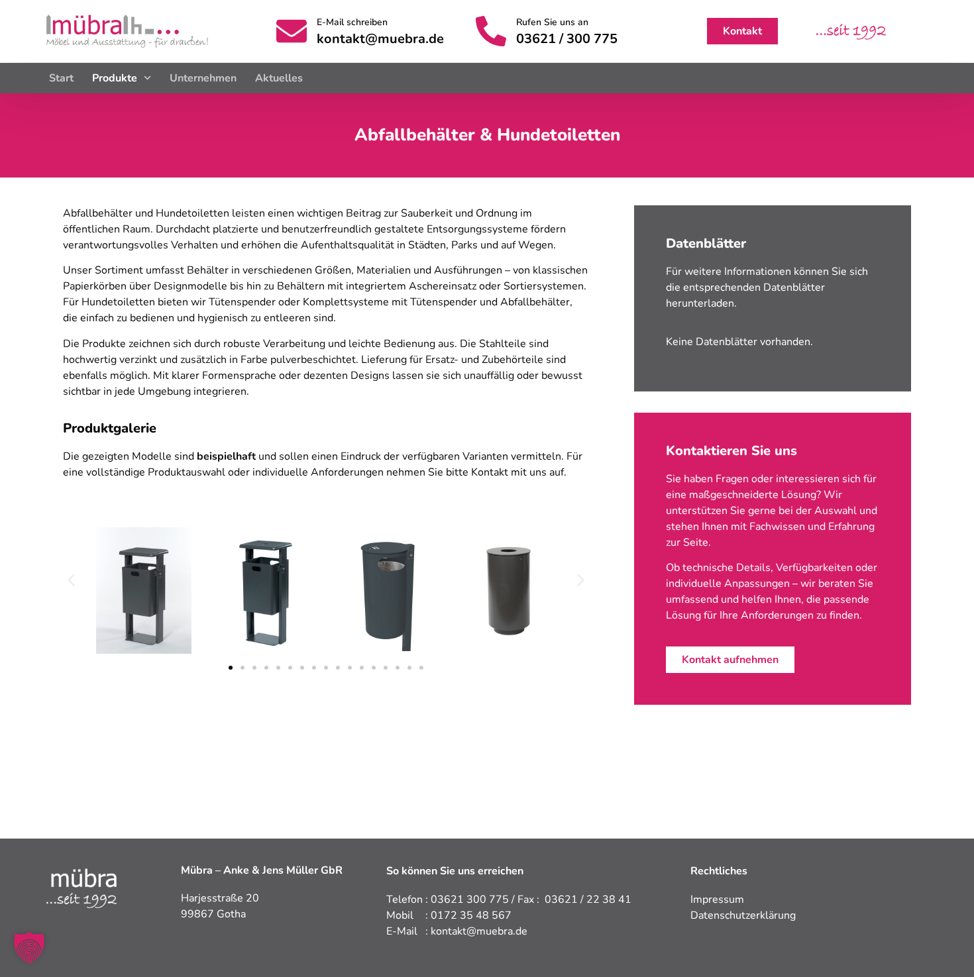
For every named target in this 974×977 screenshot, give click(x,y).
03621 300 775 (470, 899)
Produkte (114, 78)
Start (61, 78)
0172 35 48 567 (471, 915)
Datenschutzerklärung (743, 915)
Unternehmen (203, 78)
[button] (71, 580)
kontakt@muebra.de (380, 39)
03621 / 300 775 (567, 39)
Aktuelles (279, 78)
